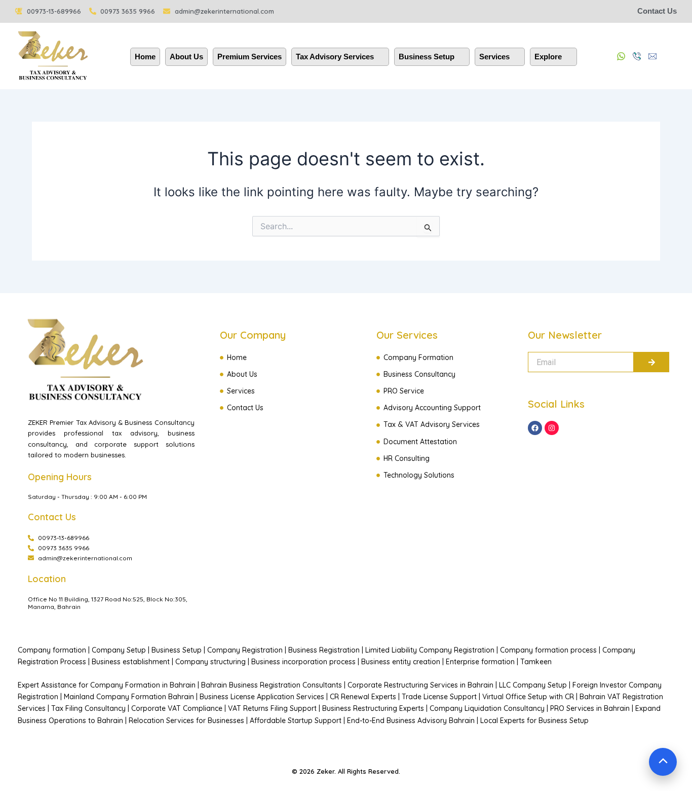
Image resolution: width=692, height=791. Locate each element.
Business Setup (426, 56)
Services (494, 56)
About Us (186, 56)
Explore (548, 56)
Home (145, 56)
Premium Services (249, 56)
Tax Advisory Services (335, 56)
